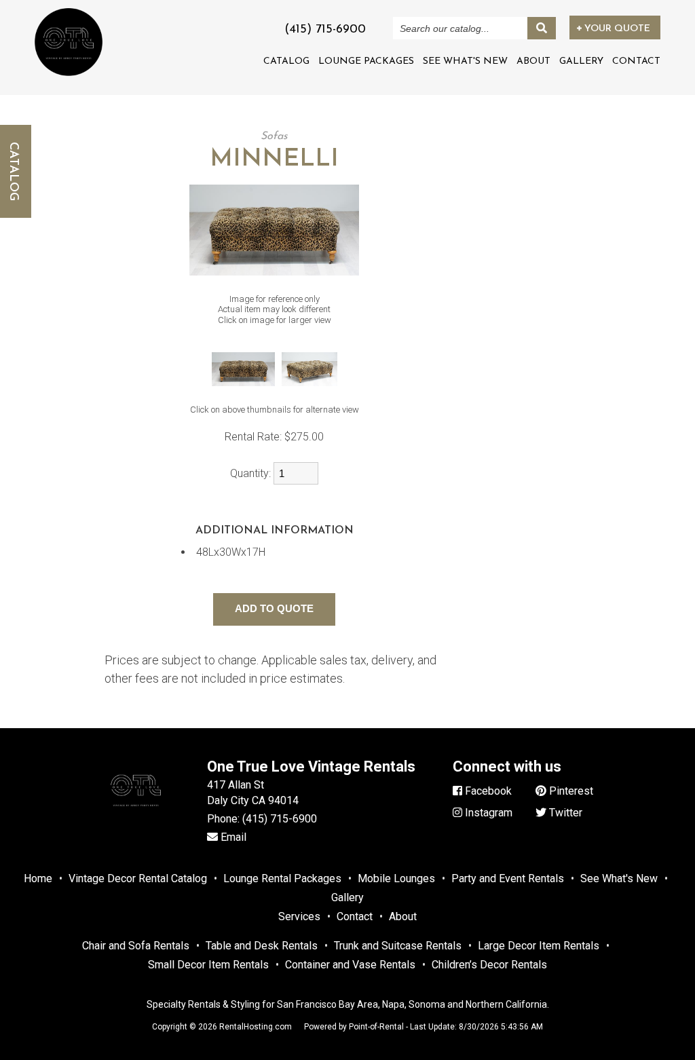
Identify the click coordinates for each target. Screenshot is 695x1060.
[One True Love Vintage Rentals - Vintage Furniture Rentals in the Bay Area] (68, 41)
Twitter (564, 812)
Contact (636, 61)
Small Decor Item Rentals (208, 964)
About (533, 61)
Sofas (274, 136)
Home (38, 878)
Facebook (487, 790)
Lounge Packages (366, 61)
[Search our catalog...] (541, 28)
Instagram (487, 812)
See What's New (465, 61)
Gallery (581, 61)
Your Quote (616, 29)
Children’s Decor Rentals (489, 964)
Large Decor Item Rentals (538, 945)
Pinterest (569, 790)
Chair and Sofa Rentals (135, 945)
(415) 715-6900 (279, 818)
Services (299, 916)
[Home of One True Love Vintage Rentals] (136, 819)
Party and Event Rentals (507, 878)
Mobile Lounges (396, 878)
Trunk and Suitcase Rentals (398, 945)
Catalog (286, 61)
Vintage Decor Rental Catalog (138, 878)
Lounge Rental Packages (282, 878)
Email (232, 837)
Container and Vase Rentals (350, 964)
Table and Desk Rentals (262, 945)
